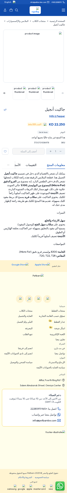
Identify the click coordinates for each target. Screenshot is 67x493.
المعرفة (29, 328)
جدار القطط (59, 321)
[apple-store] (40, 266)
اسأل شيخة (59, 328)
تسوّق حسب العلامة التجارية (52, 315)
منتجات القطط (58, 310)
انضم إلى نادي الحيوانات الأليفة (18, 353)
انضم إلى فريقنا (25, 348)
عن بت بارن (59, 348)
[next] (4, 93)
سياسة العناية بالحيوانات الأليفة (50, 367)
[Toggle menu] (63, 10)
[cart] (11, 10)
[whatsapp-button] (60, 486)
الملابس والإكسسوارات (17, 21)
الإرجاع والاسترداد (56, 362)
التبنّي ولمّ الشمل (25, 321)
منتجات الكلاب (39, 21)
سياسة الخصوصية (42, 477)
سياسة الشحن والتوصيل (21, 362)
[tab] (56, 165)
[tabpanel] (33, 214)
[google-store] (17, 266)
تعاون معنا (60, 339)
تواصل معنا (60, 353)
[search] (16, 10)
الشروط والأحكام (25, 477)
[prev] (62, 93)
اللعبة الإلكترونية (57, 334)
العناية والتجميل (25, 315)
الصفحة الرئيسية (57, 21)
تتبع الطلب (28, 334)
